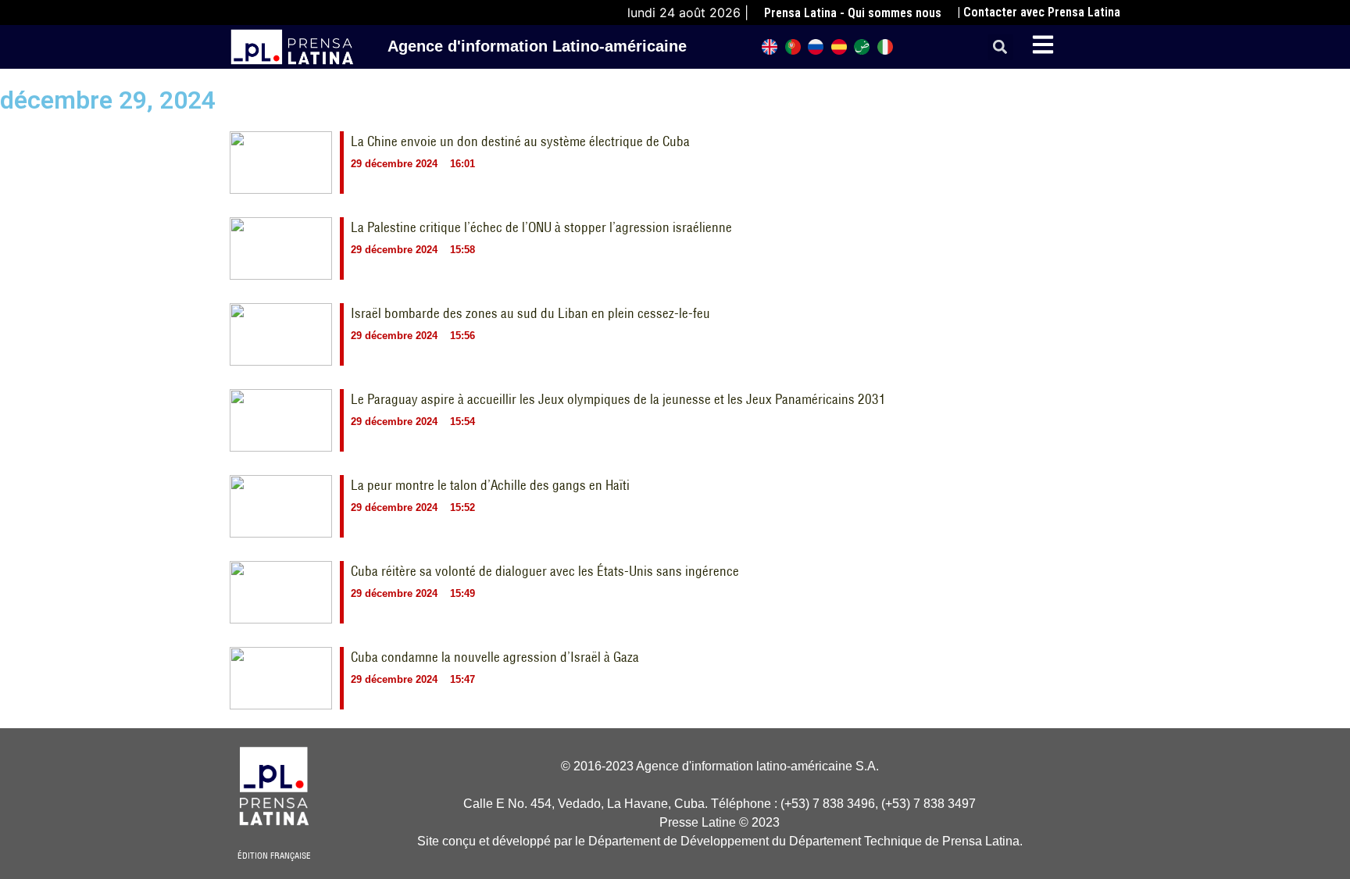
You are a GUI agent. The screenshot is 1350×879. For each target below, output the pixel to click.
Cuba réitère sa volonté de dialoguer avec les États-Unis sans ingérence (545, 571)
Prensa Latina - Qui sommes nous (852, 12)
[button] (1000, 47)
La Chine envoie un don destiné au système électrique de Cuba (520, 141)
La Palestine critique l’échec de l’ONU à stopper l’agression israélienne (541, 227)
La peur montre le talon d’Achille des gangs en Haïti (490, 485)
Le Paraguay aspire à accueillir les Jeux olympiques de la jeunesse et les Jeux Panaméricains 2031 (618, 399)
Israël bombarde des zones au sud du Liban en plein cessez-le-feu (530, 313)
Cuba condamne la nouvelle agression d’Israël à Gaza (495, 657)
